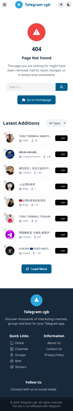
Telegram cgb (37, 4)
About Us (54, 343)
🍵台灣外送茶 (27, 184)
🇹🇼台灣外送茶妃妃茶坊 (32, 200)
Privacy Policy (54, 355)
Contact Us (54, 349)
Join (63, 138)
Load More (39, 269)
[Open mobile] (69, 5)
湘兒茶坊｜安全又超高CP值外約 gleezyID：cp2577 (35, 170)
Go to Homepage (39, 100)
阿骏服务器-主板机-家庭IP (34, 232)
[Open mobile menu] (4, 5)
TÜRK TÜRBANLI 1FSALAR (35, 216)
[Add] (61, 5)
